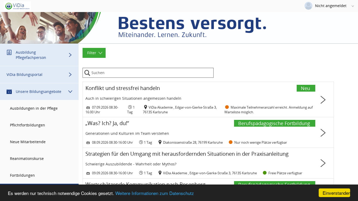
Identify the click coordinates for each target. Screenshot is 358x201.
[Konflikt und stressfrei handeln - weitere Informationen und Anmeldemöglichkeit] (208, 99)
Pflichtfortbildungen (27, 124)
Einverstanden (336, 192)
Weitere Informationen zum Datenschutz (154, 193)
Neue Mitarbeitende (28, 141)
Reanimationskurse (27, 158)
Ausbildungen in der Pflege (34, 108)
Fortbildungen (22, 175)
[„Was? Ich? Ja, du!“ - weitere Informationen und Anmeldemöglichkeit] (208, 132)
